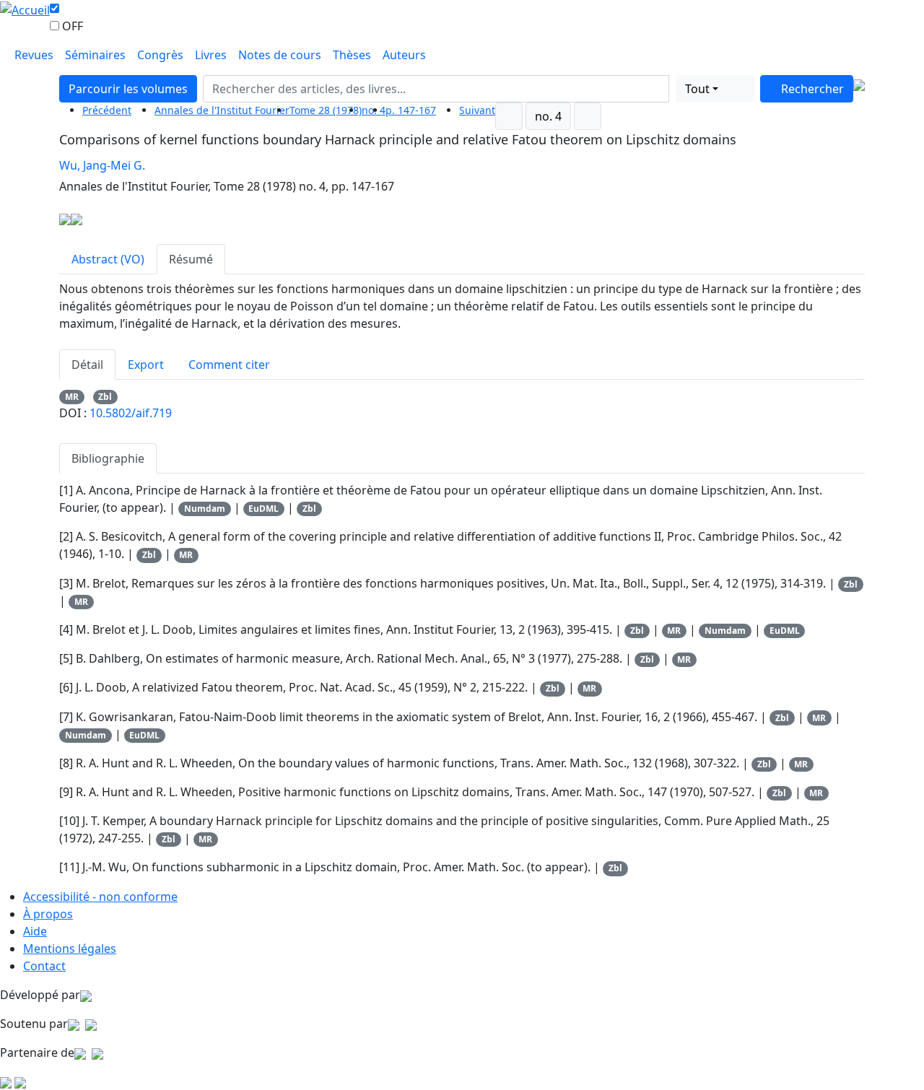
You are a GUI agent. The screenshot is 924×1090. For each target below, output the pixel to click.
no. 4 (548, 116)
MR (72, 397)
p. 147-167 (410, 110)
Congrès (160, 55)
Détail (87, 364)
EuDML (263, 508)
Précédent (106, 110)
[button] (672, 89)
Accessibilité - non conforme (100, 896)
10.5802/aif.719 (131, 413)
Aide (35, 931)
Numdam (204, 508)
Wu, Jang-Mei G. (102, 165)
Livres (211, 55)
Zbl (105, 397)
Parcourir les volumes (128, 89)
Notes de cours (279, 55)
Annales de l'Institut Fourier (221, 110)
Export (146, 364)
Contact (44, 966)
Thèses (352, 55)
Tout (697, 89)
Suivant (477, 110)
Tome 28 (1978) (325, 110)
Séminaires (95, 55)
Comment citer (229, 364)
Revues (33, 55)
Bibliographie (107, 458)
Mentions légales (69, 948)
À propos (48, 914)
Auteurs (404, 55)
